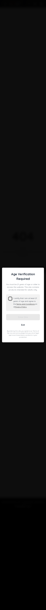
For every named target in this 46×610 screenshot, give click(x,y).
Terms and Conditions (25, 304)
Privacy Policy (21, 307)
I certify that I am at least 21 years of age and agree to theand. (25, 302)
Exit (23, 325)
